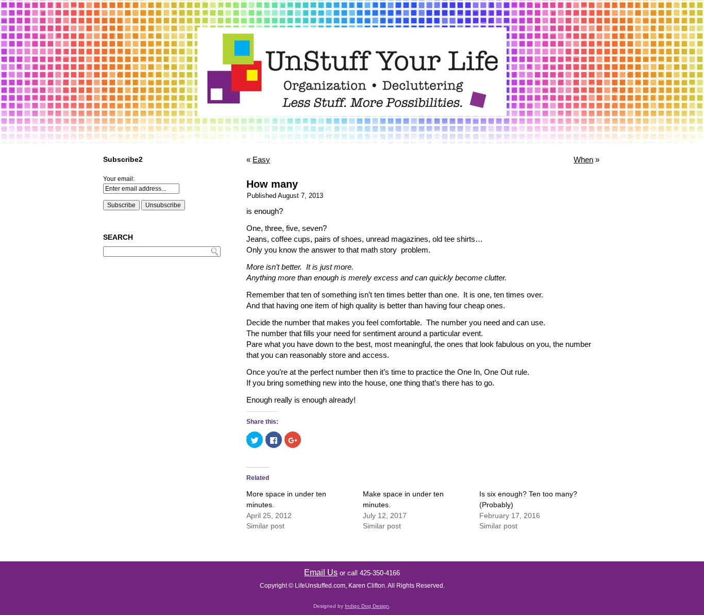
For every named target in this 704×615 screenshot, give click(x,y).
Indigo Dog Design (367, 606)
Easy (261, 159)
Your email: (119, 178)
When (583, 159)
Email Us (321, 572)
